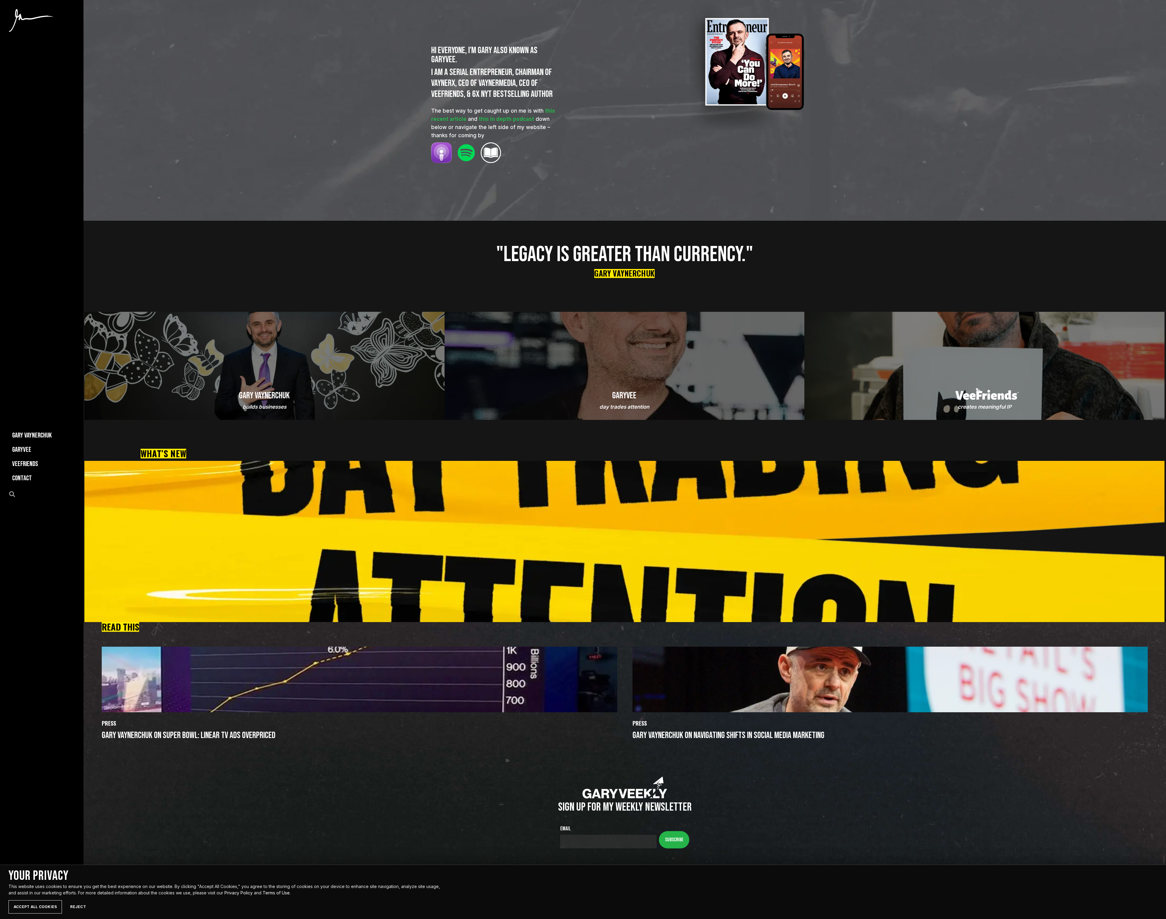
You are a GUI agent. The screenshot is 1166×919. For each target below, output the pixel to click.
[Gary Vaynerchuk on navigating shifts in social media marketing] (890, 679)
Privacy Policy (238, 892)
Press (109, 723)
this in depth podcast (506, 119)
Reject (78, 906)
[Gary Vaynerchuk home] (31, 20)
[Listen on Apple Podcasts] (441, 152)
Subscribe (674, 839)
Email (565, 828)
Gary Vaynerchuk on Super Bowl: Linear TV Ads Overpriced (188, 735)
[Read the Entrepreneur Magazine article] (491, 152)
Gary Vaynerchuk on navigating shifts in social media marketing (728, 735)
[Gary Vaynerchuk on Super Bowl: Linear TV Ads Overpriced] (359, 679)
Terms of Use (276, 892)
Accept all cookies (35, 906)
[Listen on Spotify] (466, 152)
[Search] (15, 493)
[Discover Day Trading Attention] (624, 541)
